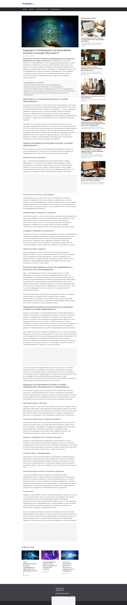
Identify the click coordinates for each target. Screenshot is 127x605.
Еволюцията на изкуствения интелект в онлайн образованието (42, 85)
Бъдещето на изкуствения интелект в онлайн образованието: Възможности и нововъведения (46, 94)
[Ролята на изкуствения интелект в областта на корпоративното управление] (69, 551)
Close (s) (72, 595)
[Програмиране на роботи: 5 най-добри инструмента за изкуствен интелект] (50, 551)
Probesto (26, 56)
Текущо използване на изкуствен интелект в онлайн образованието (43, 87)
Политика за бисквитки (62, 593)
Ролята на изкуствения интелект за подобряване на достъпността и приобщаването (48, 89)
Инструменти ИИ (55, 9)
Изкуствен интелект (42, 9)
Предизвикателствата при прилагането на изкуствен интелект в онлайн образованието (49, 91)
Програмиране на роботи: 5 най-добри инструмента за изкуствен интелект (50, 565)
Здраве (25, 9)
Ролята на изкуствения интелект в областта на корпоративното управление (68, 566)
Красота (31, 9)
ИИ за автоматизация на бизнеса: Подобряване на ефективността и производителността (30, 567)
